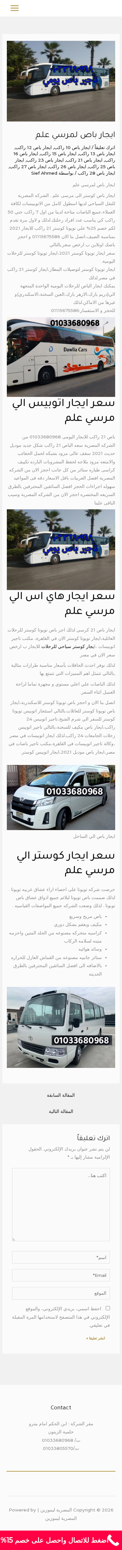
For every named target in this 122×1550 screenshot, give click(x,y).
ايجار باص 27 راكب (28, 166)
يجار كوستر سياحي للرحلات (67, 646)
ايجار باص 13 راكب (97, 153)
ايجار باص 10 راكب (72, 147)
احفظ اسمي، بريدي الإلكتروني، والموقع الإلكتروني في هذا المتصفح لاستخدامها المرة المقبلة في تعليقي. (61, 1317)
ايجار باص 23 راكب (45, 160)
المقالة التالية (61, 1111)
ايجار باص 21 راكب (84, 160)
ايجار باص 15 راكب (58, 153)
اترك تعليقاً (105, 147)
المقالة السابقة (61, 1095)
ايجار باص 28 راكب (96, 173)
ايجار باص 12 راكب (33, 147)
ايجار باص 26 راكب (67, 166)
